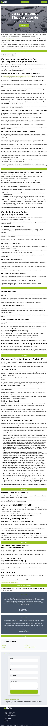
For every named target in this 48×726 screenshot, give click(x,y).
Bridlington (26, 645)
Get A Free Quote (24, 636)
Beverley (12, 582)
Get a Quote (23, 25)
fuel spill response (10, 38)
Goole (3, 647)
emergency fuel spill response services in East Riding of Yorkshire (17, 76)
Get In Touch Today (24, 51)
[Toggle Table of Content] (13, 55)
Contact (44, 2)
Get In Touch (24, 542)
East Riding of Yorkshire (29, 647)
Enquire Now (24, 489)
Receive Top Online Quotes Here (24, 287)
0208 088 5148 (25, 2)
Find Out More (24, 355)
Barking (16, 582)
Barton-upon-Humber (5, 582)
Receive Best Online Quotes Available (24, 168)
